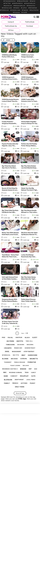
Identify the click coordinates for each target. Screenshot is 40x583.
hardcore (32, 355)
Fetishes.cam (5, 10)
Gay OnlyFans (35, 10)
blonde (5, 359)
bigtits (20, 341)
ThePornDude (29, 22)
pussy (32, 383)
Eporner (33, 1)
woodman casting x (9, 369)
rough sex (18, 348)
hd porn (10, 341)
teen (27, 372)
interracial (6, 355)
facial (10, 337)
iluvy (34, 337)
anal (7, 351)
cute (33, 376)
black (27, 337)
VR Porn (11, 30)
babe (6, 376)
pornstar (32, 362)
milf (23, 355)
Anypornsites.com (30, 3)
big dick (14, 359)
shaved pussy (30, 348)
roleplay (24, 376)
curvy (33, 372)
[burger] (37, 17)
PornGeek (29, 26)
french (15, 383)
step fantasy (29, 351)
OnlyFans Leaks (7, 7)
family (7, 383)
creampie (8, 348)
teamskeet (8, 362)
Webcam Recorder (23, 1)
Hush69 (25, 12)
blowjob (8, 380)
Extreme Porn (31, 5)
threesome (10, 344)
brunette (34, 359)
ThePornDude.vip (11, 26)
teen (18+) (29, 341)
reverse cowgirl (15, 372)
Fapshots (25, 10)
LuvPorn (24, 7)
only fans (19, 387)
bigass (23, 369)
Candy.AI (11, 22)
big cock (26, 365)
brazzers (30, 344)
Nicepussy (17, 12)
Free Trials (8, 3)
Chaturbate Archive (10, 1)
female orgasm (19, 362)
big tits (16, 355)
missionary (16, 351)
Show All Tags (20, 393)
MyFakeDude (33, 7)
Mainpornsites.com (20, 5)
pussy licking (15, 365)
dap (30, 369)
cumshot (14, 376)
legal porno (30, 379)
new (35, 369)
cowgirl (23, 358)
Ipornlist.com (8, 5)
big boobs (20, 344)
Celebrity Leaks (16, 10)
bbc (5, 372)
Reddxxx (17, 7)
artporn (24, 383)
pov (3, 337)
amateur (19, 337)
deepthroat (19, 379)
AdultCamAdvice (18, 3)
